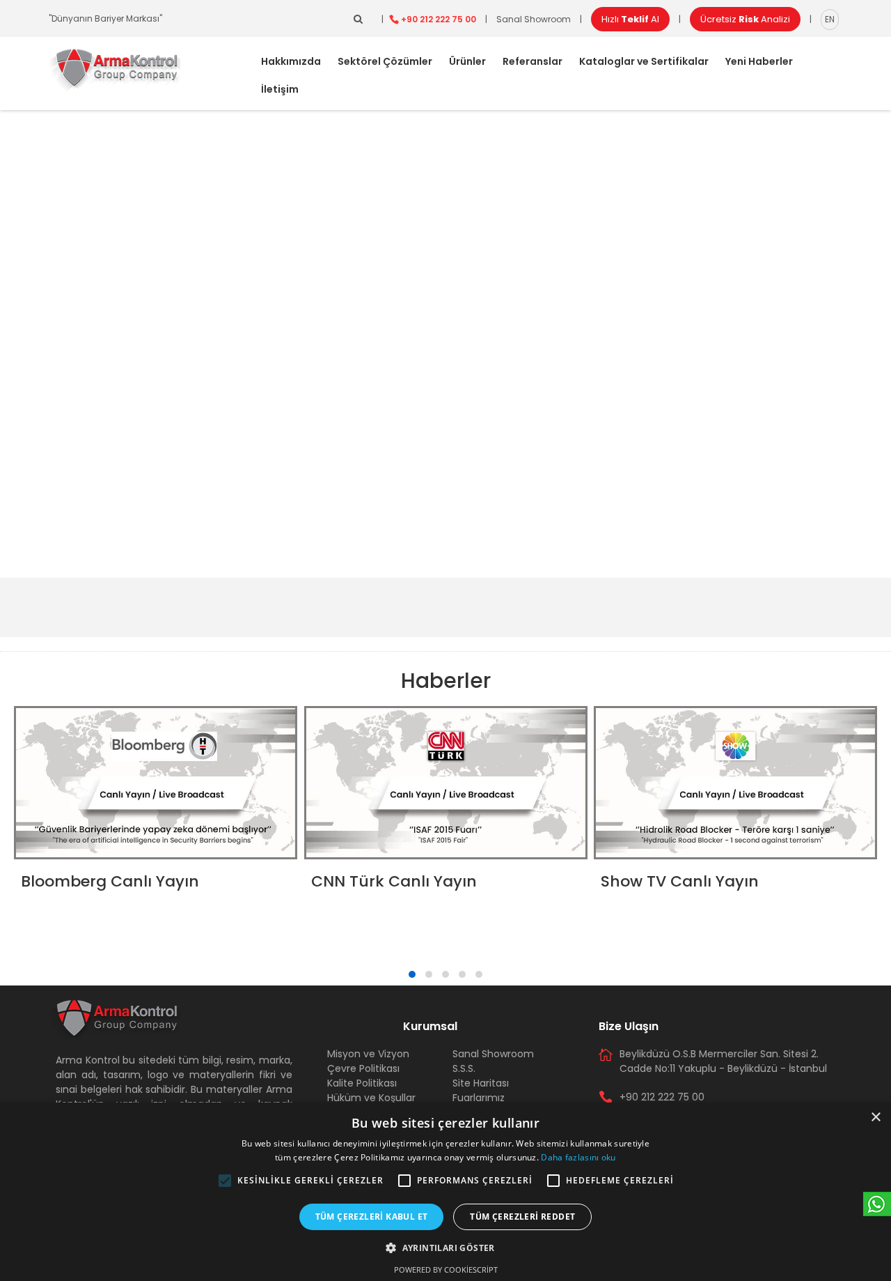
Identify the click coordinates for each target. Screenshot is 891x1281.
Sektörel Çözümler (385, 61)
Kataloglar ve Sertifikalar (644, 61)
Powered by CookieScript (446, 1269)
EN (830, 19)
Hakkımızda (291, 61)
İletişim (280, 89)
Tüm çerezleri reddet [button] (522, 1216)
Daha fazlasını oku (578, 1157)
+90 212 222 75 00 (438, 19)
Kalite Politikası (362, 1083)
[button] (225, 1181)
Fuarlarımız (478, 1098)
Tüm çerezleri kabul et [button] (371, 1216)
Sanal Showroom (533, 19)
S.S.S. (463, 1068)
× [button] (875, 1117)
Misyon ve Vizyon (368, 1054)
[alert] (445, 1192)
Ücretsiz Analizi (745, 19)
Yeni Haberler (759, 61)
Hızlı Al (630, 19)
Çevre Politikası (363, 1068)
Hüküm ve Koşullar (371, 1098)
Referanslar (532, 61)
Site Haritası (480, 1083)
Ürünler (467, 61)
